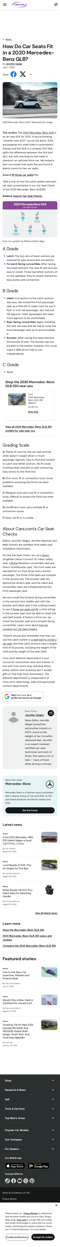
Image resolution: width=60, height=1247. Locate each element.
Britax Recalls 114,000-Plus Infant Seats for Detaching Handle (17, 893)
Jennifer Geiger (14, 63)
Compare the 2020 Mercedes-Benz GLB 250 (29, 945)
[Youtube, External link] (19, 1180)
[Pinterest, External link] (32, 1180)
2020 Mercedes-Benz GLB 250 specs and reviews (27, 937)
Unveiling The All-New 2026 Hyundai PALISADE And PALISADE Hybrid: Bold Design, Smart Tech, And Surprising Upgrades (18, 1031)
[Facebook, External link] (13, 1180)
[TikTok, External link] (7, 1180)
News (8, 39)
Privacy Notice (9, 1198)
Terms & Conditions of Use (16, 1192)
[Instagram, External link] (25, 1180)
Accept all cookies (43, 1237)
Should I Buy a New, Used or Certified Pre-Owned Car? (18, 1001)
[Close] (56, 1205)
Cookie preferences (17, 1237)
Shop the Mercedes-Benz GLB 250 (23, 929)
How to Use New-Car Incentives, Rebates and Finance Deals (16, 975)
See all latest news (46, 913)
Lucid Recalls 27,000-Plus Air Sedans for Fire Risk (17, 867)
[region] (30, 1224)
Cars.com (21, 1219)
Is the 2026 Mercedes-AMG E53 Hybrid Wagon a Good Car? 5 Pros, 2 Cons (18, 840)
